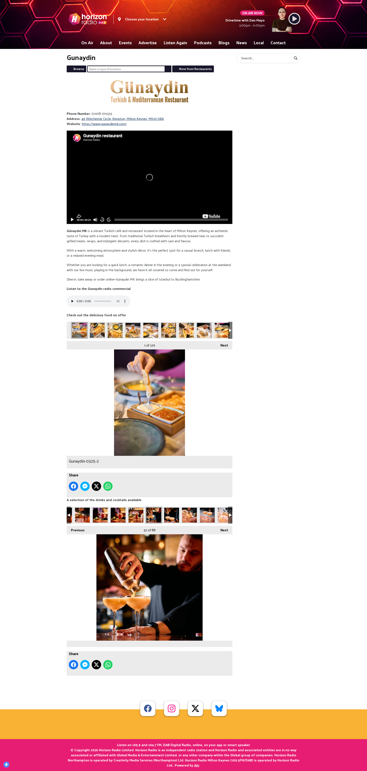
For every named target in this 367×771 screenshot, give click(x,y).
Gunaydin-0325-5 (150, 330)
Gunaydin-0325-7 (186, 330)
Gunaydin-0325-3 (115, 330)
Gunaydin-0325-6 (168, 330)
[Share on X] (96, 486)
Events (125, 42)
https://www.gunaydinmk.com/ (104, 124)
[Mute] (95, 220)
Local (259, 42)
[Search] (295, 58)
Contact (278, 42)
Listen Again (175, 42)
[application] (149, 177)
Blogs (223, 42)
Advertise (147, 42)
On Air (87, 42)
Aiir (196, 765)
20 (102, 220)
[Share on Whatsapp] (108, 486)
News (241, 42)
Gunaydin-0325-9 (222, 330)
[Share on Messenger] (85, 486)
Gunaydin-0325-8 (204, 330)
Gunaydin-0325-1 (97, 330)
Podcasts (203, 42)
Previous (76, 530)
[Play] (72, 220)
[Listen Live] (294, 19)
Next (222, 345)
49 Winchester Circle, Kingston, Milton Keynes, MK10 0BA (122, 118)
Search (168, 69)
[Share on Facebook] (73, 486)
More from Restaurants (195, 68)
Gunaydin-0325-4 (133, 330)
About (106, 42)
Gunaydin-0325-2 (79, 330)
